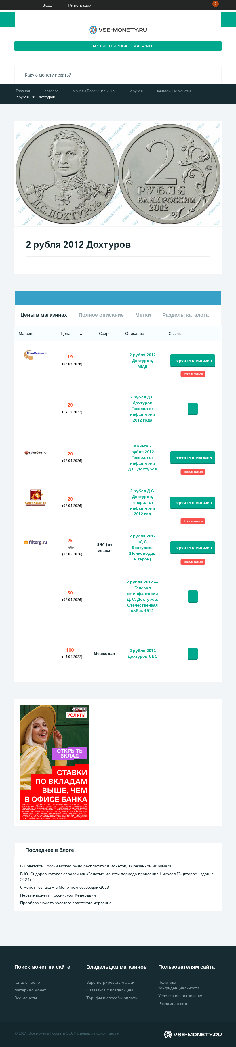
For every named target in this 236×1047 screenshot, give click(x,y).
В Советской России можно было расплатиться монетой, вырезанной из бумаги (95, 866)
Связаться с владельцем (109, 990)
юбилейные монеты (174, 91)
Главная (23, 91)
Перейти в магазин (193, 360)
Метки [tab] (143, 315)
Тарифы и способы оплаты (112, 997)
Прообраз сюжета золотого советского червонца (66, 903)
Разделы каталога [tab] (185, 315)
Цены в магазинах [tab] (43, 315)
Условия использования (180, 995)
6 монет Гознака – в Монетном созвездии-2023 (64, 887)
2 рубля (136, 91)
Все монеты (25, 997)
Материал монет (30, 990)
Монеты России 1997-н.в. (94, 91)
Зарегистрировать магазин (111, 982)
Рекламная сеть (173, 1003)
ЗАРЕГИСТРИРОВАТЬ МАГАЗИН (121, 46)
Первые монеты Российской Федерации (58, 895)
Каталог (51, 91)
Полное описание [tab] (101, 315)
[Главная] (21, 5)
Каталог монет (28, 982)
